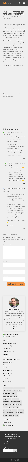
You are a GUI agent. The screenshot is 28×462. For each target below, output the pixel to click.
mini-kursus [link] (5, 404)
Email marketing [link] (7, 351)
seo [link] (4, 412)
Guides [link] (5, 368)
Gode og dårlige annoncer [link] (10, 359)
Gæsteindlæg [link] (6, 370)
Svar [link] (24, 158)
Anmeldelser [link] (6, 346)
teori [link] (16, 412)
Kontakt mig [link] (7, 443)
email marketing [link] (6, 393)
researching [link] (21, 410)
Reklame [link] (5, 376)
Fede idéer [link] (6, 357)
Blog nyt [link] (5, 348)
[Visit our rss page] (18, 460)
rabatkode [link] (14, 410)
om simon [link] (5, 407)
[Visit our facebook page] (11, 460)
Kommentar (7, 245)
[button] (24, 4)
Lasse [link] (8, 188)
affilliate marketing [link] (16, 388)
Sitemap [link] (6, 441)
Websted (5, 276)
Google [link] (15, 396)
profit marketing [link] (7, 410)
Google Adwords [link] (7, 362)
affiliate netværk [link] (6, 388)
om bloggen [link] (19, 404)
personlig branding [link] (13, 407)
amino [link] (23, 388)
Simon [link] (11, 163)
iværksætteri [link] (6, 401)
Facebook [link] (5, 354)
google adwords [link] (7, 399)
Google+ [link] (5, 365)
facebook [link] (14, 393)
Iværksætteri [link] (6, 373)
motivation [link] (12, 404)
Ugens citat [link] (6, 381)
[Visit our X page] (15, 460)
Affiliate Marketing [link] (16, 16)
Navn (5, 262)
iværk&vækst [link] (15, 399)
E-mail (5, 269)
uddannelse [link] (21, 412)
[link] (7, 3)
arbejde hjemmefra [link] (7, 390)
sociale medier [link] (10, 412)
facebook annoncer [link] (7, 396)
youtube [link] (17, 415)
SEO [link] (4, 379)
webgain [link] (5, 415)
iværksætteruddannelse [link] (15, 401)
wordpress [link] (11, 415)
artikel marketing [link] (17, 390)
